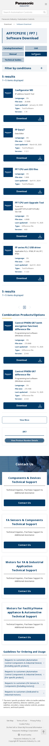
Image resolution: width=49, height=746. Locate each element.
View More (24, 420)
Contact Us (24, 502)
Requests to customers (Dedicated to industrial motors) (22, 693)
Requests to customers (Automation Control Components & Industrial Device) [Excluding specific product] (23, 663)
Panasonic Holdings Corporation (25, 731)
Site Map (10, 721)
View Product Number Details (24, 440)
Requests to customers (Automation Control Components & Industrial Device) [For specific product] (23, 674)
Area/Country (26, 735)
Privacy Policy (35, 721)
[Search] (44, 12)
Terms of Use (22, 721)
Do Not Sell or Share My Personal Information (24, 727)
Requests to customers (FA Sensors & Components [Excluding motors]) (22, 684)
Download (21, 118)
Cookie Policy (24, 724)
